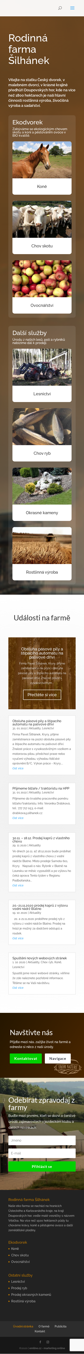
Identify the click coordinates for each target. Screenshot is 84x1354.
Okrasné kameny (42, 512)
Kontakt (40, 1331)
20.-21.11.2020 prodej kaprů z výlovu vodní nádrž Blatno (40, 907)
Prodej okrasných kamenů (31, 1295)
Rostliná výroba (23, 1301)
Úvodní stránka (23, 1326)
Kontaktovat (25, 1058)
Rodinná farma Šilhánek (28, 49)
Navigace (57, 1058)
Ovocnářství (42, 305)
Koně (42, 186)
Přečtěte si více (42, 694)
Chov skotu (42, 246)
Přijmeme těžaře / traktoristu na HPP (40, 788)
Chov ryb (42, 453)
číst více (17, 768)
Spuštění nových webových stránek (39, 958)
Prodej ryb (19, 1288)
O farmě (44, 1326)
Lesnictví (42, 393)
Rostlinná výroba (42, 572)
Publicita (60, 1326)
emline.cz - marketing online (47, 1348)
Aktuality (35, 728)
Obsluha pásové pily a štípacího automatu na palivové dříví (42, 653)
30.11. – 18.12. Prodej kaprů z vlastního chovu (41, 839)
